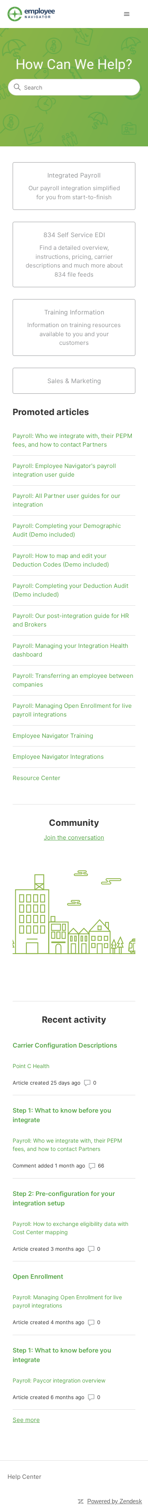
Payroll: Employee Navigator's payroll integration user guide (64, 470)
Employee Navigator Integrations (58, 756)
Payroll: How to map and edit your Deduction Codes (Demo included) (61, 560)
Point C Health (31, 1066)
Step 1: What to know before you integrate (62, 1115)
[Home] (31, 14)
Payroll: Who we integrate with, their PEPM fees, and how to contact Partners (72, 440)
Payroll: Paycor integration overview (59, 1380)
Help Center (24, 1476)
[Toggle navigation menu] (126, 14)
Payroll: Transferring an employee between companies (73, 680)
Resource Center (36, 778)
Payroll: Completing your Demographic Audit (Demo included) (67, 530)
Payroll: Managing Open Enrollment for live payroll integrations (72, 710)
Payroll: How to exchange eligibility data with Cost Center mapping (70, 1227)
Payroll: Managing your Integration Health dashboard (70, 650)
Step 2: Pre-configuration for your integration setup (64, 1198)
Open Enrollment (38, 1276)
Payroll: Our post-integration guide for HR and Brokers (71, 620)
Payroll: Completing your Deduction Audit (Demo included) (70, 590)
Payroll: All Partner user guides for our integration (66, 500)
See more (26, 1420)
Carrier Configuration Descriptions (65, 1045)
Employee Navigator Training (53, 735)
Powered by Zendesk (114, 1501)
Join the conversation (74, 837)
